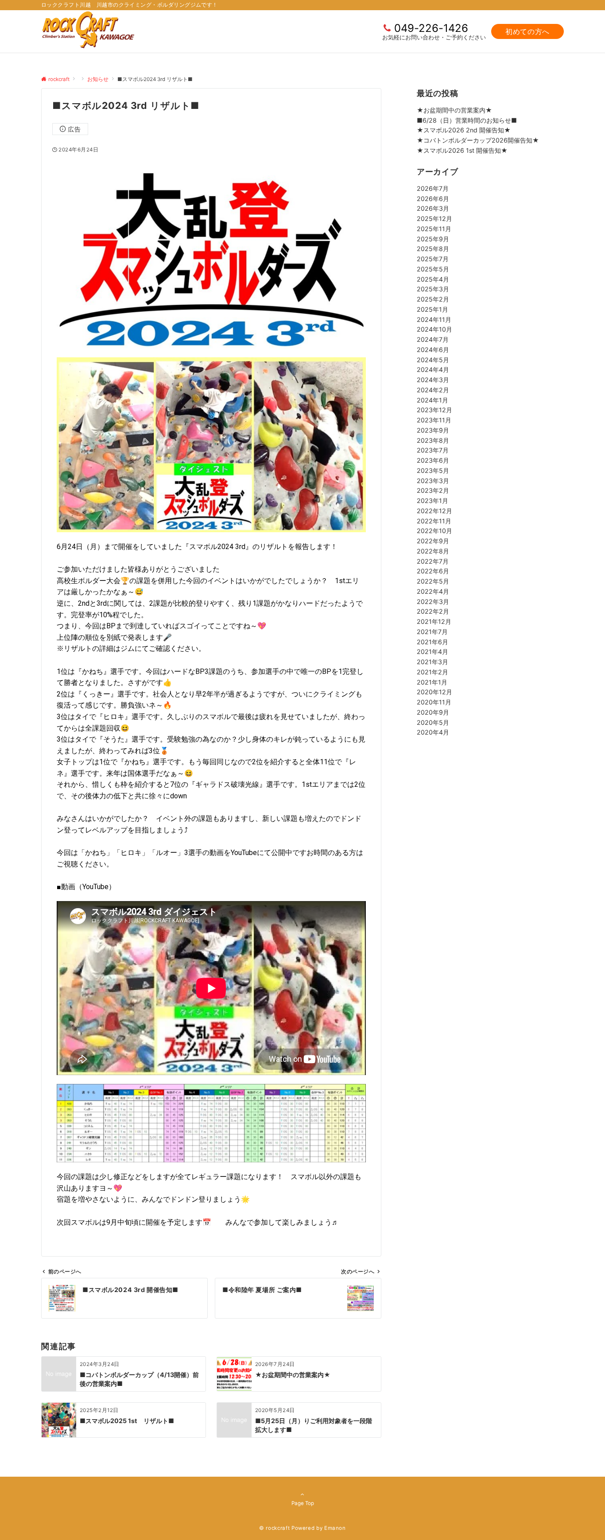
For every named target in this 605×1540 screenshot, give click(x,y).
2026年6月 (433, 198)
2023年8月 (433, 440)
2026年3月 (433, 208)
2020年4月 (433, 732)
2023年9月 (433, 429)
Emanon (335, 1528)
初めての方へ (527, 31)
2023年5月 (433, 470)
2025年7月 (433, 259)
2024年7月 (433, 339)
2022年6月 (433, 571)
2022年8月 (433, 550)
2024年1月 (432, 399)
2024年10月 (434, 329)
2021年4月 (432, 651)
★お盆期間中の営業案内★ (454, 110)
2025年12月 (434, 218)
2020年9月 (433, 712)
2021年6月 (432, 641)
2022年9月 (433, 541)
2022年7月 (433, 561)
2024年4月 (433, 369)
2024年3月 (433, 379)
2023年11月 (434, 420)
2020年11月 (434, 702)
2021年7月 (432, 631)
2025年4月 (433, 278)
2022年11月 (434, 520)
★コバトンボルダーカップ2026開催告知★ (478, 140)
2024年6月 (433, 349)
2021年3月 (432, 662)
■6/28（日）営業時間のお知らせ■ (467, 120)
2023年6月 (433, 460)
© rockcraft (274, 1528)
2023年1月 (432, 500)
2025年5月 (433, 268)
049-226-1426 (431, 28)
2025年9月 (433, 238)
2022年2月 (433, 611)
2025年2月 (433, 299)
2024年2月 (433, 389)
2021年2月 (432, 671)
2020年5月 (433, 722)
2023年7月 (433, 450)
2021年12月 (434, 621)
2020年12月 (434, 692)
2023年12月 (434, 410)
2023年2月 (433, 490)
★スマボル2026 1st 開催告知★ (462, 150)
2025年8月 (433, 248)
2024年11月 (434, 319)
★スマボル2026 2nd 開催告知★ (464, 130)
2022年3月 (433, 601)
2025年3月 (433, 289)
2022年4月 (433, 591)
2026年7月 (433, 188)
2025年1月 (432, 309)
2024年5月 (433, 359)
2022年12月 (434, 510)
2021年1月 (432, 681)
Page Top (302, 1503)
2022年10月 (434, 530)
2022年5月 (433, 581)
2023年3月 (433, 480)
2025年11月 (434, 228)
